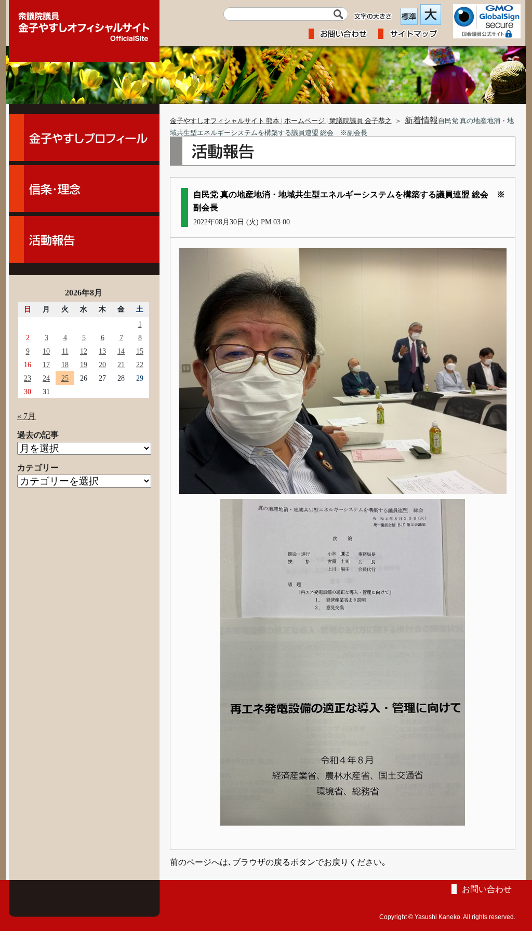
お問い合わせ (487, 889)
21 (121, 364)
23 (27, 378)
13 (102, 351)
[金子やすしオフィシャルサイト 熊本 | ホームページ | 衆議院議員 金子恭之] (84, 23)
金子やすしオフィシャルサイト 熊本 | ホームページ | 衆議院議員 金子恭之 (281, 121)
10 (46, 351)
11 (65, 351)
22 (139, 364)
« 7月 (26, 416)
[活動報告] (84, 239)
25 (65, 378)
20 (102, 364)
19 (83, 364)
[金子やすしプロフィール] (84, 137)
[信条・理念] (84, 188)
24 (46, 378)
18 (65, 364)
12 (83, 351)
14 (121, 351)
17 (46, 364)
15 (139, 351)
